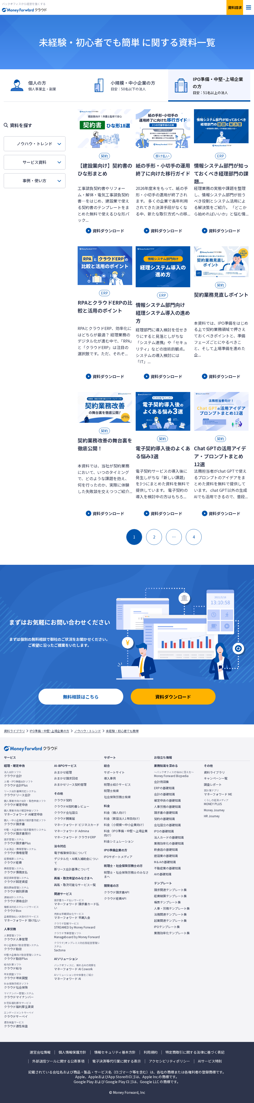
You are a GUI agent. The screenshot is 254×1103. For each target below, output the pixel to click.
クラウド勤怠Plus (22, 957)
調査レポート (213, 784)
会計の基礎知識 (164, 794)
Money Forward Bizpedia (174, 774)
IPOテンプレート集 (167, 927)
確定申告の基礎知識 (167, 800)
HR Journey (212, 816)
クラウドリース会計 (20, 793)
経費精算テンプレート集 (170, 896)
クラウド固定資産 (16, 880)
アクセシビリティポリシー (169, 1061)
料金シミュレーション (119, 841)
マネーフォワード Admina (71, 831)
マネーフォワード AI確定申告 (23, 812)
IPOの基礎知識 (164, 831)
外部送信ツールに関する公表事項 (58, 1061)
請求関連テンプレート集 (170, 890)
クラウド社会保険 (16, 985)
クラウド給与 (13, 966)
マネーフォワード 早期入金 (72, 916)
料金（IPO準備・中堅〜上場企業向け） (126, 833)
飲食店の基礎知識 (166, 850)
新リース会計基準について (72, 869)
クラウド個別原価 (16, 889)
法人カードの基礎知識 (169, 837)
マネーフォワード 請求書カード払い (76, 904)
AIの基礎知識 (162, 874)
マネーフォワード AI (74, 977)
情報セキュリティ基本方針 (115, 1052)
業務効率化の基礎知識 (169, 843)
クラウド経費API (115, 898)
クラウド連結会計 (16, 899)
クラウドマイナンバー (19, 995)
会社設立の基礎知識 (167, 825)
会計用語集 (161, 782)
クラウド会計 (13, 774)
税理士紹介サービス (117, 784)
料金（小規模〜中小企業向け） (125, 825)
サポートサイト (114, 772)
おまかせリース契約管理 (70, 784)
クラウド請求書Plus (17, 841)
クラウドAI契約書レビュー (71, 806)
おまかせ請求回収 (66, 778)
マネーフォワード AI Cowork (75, 967)
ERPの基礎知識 (164, 788)
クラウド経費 (14, 860)
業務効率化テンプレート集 (172, 933)
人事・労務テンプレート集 (172, 908)
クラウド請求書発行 (25, 831)
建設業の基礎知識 (166, 856)
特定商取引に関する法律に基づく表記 (194, 1052)
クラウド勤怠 (21, 947)
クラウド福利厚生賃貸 (19, 1005)
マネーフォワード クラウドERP (75, 837)
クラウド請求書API (116, 892)
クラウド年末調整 (16, 976)
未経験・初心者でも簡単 (122, 730)
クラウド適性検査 (16, 1024)
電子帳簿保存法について (70, 853)
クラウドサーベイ (19, 1014)
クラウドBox (21, 909)
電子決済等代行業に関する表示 (116, 1061)
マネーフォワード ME (218, 792)
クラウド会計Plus (18, 783)
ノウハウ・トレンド (34, 143)
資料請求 (235, 7)
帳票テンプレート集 (167, 902)
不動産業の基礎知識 (167, 868)
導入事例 (110, 778)
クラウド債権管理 (20, 851)
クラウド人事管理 (16, 937)
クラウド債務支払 (16, 870)
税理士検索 (111, 791)
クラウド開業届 (64, 818)
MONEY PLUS (216, 802)
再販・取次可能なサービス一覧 (75, 885)
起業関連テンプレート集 (170, 921)
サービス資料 (34, 162)
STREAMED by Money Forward (74, 925)
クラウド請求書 (25, 822)
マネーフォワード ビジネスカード (76, 825)
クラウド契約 (63, 800)
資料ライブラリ (14, 730)
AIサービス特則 (210, 1061)
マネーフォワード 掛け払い (22, 918)
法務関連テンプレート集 (170, 914)
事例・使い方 (34, 180)
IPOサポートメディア (118, 857)
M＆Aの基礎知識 (165, 862)
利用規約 (151, 1052)
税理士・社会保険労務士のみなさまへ (126, 874)
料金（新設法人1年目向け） (122, 818)
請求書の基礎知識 (166, 813)
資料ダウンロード (173, 696)
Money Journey (214, 810)
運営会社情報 (40, 1052)
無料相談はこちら (81, 696)
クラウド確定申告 (25, 803)
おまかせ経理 (63, 772)
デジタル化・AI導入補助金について (76, 861)
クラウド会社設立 (66, 813)
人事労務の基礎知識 (167, 807)
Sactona (77, 946)
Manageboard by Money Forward (77, 935)
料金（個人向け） (116, 813)
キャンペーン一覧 (215, 778)
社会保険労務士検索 (117, 797)
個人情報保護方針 (72, 1052)
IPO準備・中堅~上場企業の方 (49, 730)
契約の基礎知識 (164, 819)
